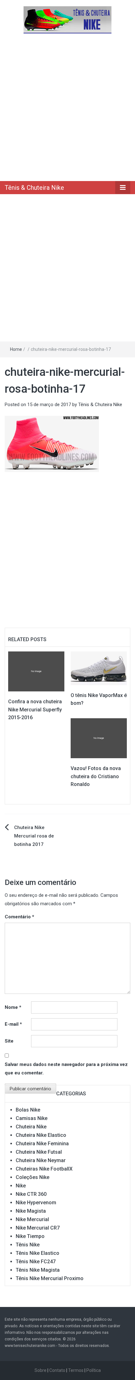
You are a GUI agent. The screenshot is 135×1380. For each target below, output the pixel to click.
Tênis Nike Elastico (37, 1253)
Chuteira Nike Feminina (42, 1144)
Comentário (19, 917)
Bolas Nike (28, 1110)
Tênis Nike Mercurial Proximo (50, 1278)
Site (9, 1041)
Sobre (40, 1370)
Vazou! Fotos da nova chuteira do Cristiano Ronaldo (96, 776)
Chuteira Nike (31, 1127)
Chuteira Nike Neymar (41, 1160)
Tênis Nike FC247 (36, 1262)
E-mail (13, 1024)
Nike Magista (31, 1211)
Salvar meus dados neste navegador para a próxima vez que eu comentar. (66, 1069)
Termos (76, 1370)
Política (93, 1370)
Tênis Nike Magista (38, 1270)
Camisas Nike (31, 1118)
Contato (57, 1370)
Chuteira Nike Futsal (39, 1152)
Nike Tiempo (30, 1236)
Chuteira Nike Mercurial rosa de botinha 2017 (34, 836)
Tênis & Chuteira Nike (34, 187)
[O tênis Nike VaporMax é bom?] (99, 668)
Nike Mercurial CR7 (38, 1228)
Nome (13, 1007)
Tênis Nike (28, 1245)
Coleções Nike (32, 1177)
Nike (21, 1186)
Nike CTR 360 (31, 1194)
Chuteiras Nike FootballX (44, 1169)
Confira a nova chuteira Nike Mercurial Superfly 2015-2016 (35, 709)
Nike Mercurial (32, 1219)
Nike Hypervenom (36, 1203)
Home (16, 349)
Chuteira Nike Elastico (41, 1135)
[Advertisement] (67, 107)
